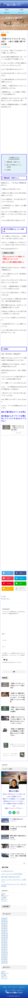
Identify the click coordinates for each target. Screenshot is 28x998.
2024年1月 (4, 932)
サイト (3, 646)
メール (4, 640)
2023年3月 (4, 947)
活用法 (9, 170)
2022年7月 (4, 956)
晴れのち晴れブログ (14, 5)
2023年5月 (4, 944)
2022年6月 (4, 958)
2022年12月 (4, 952)
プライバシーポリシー (12, 987)
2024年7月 (4, 923)
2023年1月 (4, 951)
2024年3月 (4, 928)
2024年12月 (4, 921)
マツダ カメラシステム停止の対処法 (11, 874)
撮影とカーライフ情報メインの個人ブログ (14, 990)
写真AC (7, 9)
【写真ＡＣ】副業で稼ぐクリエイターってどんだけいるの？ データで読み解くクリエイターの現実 (17, 697)
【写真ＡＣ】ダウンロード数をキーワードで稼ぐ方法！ (17, 685)
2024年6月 (4, 925)
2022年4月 (4, 961)
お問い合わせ (22, 987)
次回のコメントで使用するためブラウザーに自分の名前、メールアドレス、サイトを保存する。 (13, 655)
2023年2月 (4, 949)
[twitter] (10, 812)
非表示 (17, 157)
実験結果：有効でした (14, 162)
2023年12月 (4, 933)
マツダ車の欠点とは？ (16, 819)
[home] (18, 812)
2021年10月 (4, 963)
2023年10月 (4, 937)
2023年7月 (4, 940)
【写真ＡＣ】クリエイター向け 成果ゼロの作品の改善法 (17, 709)
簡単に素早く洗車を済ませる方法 (10, 877)
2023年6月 (4, 942)
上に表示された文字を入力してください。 (12, 662)
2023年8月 (4, 939)
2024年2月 (4, 930)
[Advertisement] (14, 132)
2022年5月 (4, 959)
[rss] (14, 812)
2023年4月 (4, 945)
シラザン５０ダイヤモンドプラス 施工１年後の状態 (13, 885)
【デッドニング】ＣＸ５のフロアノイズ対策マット (13, 880)
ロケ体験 (21, 9)
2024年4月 (4, 927)
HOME (4, 987)
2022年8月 (4, 954)
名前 (3, 633)
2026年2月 (4, 918)
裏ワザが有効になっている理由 (14, 166)
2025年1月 (4, 920)
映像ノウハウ (5, 973)
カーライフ (21, 12)
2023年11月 (4, 935)
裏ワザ (8, 598)
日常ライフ (7, 12)
